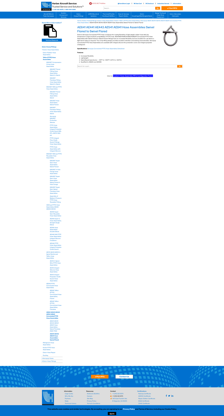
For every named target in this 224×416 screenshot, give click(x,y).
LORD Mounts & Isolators (93, 15)
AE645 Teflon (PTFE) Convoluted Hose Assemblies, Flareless (55, 305)
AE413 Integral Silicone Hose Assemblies (54, 270)
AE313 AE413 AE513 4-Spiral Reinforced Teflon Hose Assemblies (53, 255)
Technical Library (70, 403)
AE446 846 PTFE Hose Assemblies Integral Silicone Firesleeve (55, 237)
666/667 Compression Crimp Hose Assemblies (53, 64)
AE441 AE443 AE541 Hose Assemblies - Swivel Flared (54, 337)
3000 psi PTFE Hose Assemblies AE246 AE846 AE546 (53, 207)
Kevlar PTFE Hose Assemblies (49, 349)
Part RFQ (173, 8)
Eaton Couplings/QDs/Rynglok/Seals (142, 15)
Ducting (45, 355)
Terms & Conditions (93, 403)
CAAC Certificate (144, 403)
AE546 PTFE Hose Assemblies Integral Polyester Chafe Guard (56, 246)
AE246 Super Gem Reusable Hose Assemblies (55, 214)
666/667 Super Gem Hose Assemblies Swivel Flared (55, 164)
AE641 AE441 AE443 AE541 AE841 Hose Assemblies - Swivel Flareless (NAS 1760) (55, 326)
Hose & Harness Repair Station (123, 15)
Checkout (150, 3)
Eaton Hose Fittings (49, 361)
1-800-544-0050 (70, 9)
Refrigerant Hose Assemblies (48, 344)
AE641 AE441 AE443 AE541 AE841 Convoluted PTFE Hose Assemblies (53, 315)
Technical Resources (52, 40)
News (66, 401)
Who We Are (69, 396)
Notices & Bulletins (93, 394)
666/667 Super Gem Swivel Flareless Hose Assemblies (55, 190)
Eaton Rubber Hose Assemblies (49, 54)
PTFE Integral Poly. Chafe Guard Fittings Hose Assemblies (55, 141)
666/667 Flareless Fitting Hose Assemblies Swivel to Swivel (55, 81)
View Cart (138, 3)
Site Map (90, 398)
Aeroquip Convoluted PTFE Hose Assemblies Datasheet (106, 49)
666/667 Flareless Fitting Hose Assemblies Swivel (55, 110)
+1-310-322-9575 (57, 9)
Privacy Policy (129, 409)
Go (158, 8)
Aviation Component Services (63, 15)
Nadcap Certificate (144, 394)
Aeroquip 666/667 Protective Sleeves (53, 119)
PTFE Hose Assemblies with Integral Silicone (55, 149)
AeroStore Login (124, 3)
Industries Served (163, 3)
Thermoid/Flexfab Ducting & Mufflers (108, 15)
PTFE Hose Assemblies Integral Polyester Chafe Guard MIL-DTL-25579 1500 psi (56, 130)
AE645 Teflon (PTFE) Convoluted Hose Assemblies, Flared (55, 294)
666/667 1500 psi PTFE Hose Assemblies (54, 88)
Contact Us (124, 376)
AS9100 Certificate (144, 396)
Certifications (141, 391)
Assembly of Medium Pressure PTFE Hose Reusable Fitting (56, 199)
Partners (68, 398)
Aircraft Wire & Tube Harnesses (48, 15)
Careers (89, 396)
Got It (112, 414)
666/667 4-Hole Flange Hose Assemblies (55, 172)
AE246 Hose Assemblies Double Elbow (54, 230)
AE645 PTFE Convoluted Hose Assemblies (52, 286)
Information (177, 3)
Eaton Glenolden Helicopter (175, 15)
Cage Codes (69, 394)
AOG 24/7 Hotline (98, 3)
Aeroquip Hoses (48, 358)
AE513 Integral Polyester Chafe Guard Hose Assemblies (55, 278)
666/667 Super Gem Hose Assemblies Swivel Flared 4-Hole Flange (55, 180)
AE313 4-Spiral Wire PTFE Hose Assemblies (55, 263)
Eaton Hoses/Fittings (78, 15)
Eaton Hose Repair (49, 352)
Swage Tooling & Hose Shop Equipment (160, 15)
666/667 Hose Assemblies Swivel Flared (54, 103)
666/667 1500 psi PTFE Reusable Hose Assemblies (54, 156)
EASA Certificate (143, 401)
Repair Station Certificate (146, 398)
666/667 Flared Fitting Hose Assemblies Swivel (55, 95)
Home (79, 21)
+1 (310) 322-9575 (117, 394)
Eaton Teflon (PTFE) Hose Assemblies (127, 21)
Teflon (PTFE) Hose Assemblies (49, 58)
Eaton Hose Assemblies (105, 21)
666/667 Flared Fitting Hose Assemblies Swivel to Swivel (55, 72)
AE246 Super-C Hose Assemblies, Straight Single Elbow (55, 222)
